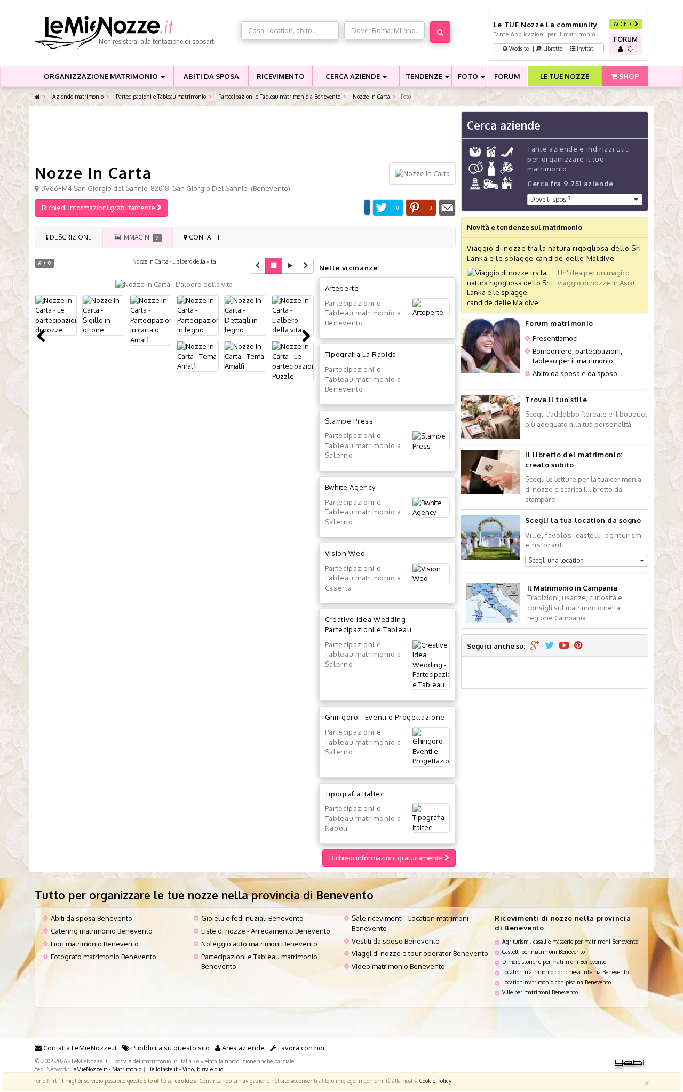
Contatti (203, 237)
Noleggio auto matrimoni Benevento (259, 943)
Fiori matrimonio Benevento (95, 943)
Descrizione (70, 237)
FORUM (507, 76)
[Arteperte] (431, 308)
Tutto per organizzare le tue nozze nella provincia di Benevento (204, 895)
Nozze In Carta (370, 96)
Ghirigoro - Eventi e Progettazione (385, 717)
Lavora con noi (300, 1047)
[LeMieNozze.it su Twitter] (549, 646)
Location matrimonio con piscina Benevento (556, 981)
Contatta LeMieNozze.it (79, 1047)
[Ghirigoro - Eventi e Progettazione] (431, 747)
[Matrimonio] (135, 32)
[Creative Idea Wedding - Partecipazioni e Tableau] (431, 665)
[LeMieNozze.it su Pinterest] (578, 646)
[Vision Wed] (431, 573)
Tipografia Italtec (354, 794)
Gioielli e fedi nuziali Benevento (252, 918)
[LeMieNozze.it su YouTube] (564, 646)
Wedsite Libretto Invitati (551, 48)
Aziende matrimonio (77, 96)
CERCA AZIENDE (353, 76)
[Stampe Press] (431, 441)
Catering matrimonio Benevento (102, 931)
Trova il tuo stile (556, 399)
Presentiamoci (555, 338)
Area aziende (242, 1047)
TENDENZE (425, 76)
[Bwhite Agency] (431, 507)
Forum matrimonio (559, 323)
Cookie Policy (435, 1080)
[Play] (290, 266)
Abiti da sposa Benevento (91, 918)
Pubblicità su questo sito (170, 1047)
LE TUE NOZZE (564, 76)
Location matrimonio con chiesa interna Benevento (565, 971)
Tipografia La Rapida (360, 354)
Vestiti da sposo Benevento (396, 941)
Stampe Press (349, 421)
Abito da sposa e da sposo (575, 373)
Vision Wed (345, 553)
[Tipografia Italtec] (431, 818)
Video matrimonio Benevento (398, 966)
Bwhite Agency (350, 487)
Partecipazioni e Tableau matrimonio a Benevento (278, 96)
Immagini (139, 237)
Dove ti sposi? (550, 199)
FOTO (469, 76)
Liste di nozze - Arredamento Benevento (265, 931)
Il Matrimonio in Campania (572, 588)
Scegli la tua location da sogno (583, 520)
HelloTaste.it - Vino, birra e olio (185, 1068)
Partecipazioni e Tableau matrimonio (160, 96)
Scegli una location (556, 560)
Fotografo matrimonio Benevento (103, 956)
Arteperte (342, 288)
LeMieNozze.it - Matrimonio (106, 1068)
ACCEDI (624, 23)
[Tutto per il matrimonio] (37, 97)
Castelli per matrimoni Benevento (543, 951)
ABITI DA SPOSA (211, 76)
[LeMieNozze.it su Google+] (534, 646)
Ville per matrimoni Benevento (540, 992)
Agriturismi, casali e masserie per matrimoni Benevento (570, 941)
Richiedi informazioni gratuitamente (99, 207)
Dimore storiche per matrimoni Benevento (554, 961)
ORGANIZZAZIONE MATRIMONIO (102, 76)
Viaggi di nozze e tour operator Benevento (420, 953)
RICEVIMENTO (281, 76)
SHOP (628, 76)
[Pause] (273, 266)
